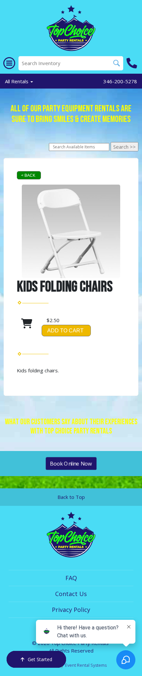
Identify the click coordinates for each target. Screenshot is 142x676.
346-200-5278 (120, 81)
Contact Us (71, 594)
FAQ (71, 578)
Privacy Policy (71, 610)
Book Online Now (71, 463)
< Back (28, 175)
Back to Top (71, 497)
